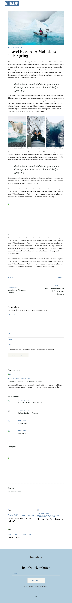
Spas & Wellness (25, 534)
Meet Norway (22, 433)
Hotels (23, 378)
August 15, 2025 (23, 410)
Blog (23, 47)
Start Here (30, 515)
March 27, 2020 (13, 47)
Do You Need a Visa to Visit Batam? (30, 403)
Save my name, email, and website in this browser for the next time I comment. (32, 349)
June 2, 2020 (22, 420)
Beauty (10, 277)
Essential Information (16, 515)
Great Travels (22, 423)
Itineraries (42, 516)
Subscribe (35, 580)
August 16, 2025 (23, 400)
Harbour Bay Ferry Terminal (28, 413)
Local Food (31, 378)
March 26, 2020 (13, 378)
